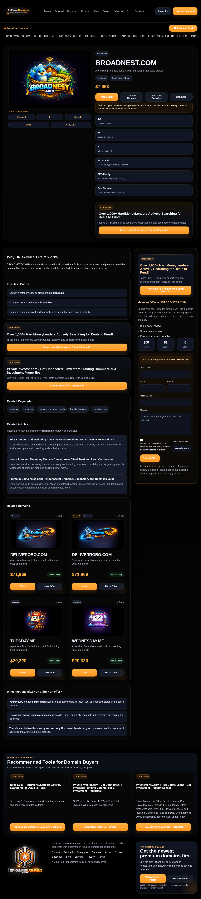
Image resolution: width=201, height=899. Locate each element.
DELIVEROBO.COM (28, 554)
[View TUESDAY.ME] (36, 622)
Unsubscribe (180, 878)
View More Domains (156, 97)
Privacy (91, 857)
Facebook (21, 117)
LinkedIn (78, 117)
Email (28, 125)
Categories (72, 11)
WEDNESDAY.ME (88, 641)
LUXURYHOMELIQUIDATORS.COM (152, 36)
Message (144, 410)
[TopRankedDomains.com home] (18, 11)
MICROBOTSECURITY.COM (85, 36)
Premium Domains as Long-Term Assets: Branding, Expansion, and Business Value (61, 478)
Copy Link (70, 125)
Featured (59, 11)
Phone (170, 381)
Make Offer (107, 97)
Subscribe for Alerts (152, 878)
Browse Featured (185, 11)
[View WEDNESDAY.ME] (98, 622)
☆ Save (58, 516)
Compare (85, 11)
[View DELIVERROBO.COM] (98, 535)
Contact (106, 11)
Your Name (145, 367)
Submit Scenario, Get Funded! (67, 385)
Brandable (102, 53)
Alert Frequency (180, 441)
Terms (101, 857)
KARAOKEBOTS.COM (117, 36)
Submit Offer (150, 458)
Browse (48, 11)
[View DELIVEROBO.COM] (36, 535)
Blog (129, 11)
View (22, 586)
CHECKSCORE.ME (29, 36)
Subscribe (118, 11)
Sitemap (79, 857)
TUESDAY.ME (22, 641)
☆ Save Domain (131, 97)
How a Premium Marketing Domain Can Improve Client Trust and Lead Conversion (61, 459)
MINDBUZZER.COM (55, 36)
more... (64, 448)
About (96, 11)
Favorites (139, 11)
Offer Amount (146, 396)
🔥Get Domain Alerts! (183, 28)
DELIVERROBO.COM (92, 554)
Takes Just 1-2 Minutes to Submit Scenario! (144, 230)
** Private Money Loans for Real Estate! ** (163, 827)
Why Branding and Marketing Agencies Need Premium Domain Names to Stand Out (61, 439)
